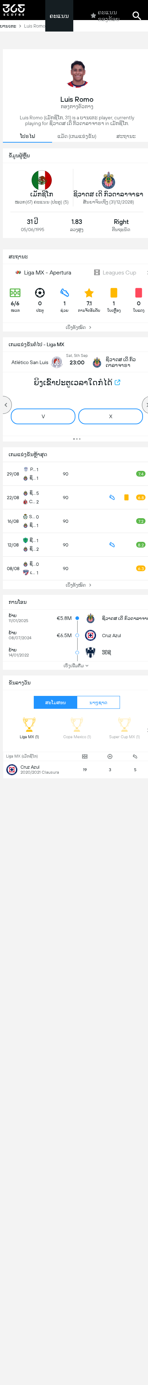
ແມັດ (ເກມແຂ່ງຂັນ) (76, 136)
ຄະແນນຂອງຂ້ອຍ (109, 16)
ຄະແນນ (59, 16)
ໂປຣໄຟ (27, 136)
